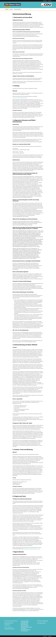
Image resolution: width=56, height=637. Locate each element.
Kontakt (11, 9)
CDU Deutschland (24, 630)
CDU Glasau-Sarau (12, 4)
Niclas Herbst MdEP (25, 620)
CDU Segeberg (23, 628)
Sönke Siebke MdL (24, 624)
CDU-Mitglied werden (41, 622)
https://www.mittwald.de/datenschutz (20, 97)
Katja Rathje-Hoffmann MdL (26, 627)
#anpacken (7, 6)
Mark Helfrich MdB (24, 622)
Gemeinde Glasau (17, 9)
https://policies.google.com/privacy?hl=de (32, 548)
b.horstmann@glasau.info (9, 628)
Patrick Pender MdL (25, 625)
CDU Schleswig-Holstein (25, 629)
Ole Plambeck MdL (24, 623)
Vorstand (6, 9)
